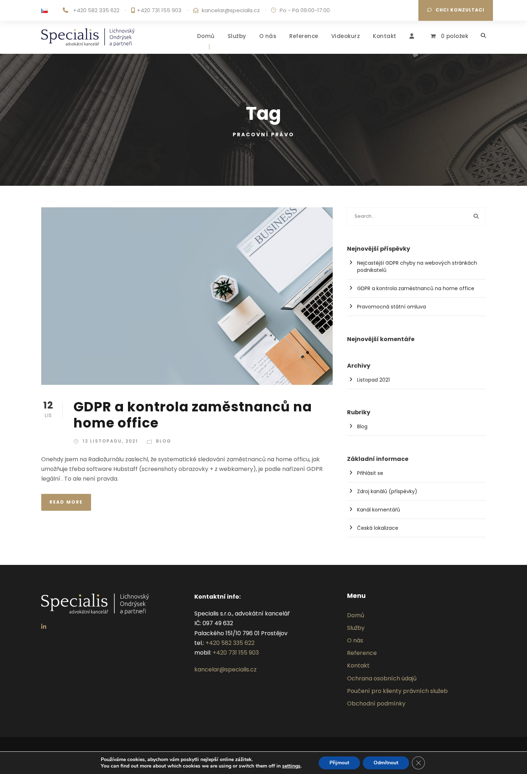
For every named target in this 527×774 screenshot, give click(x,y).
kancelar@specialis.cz (231, 10)
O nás (268, 36)
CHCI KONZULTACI (460, 10)
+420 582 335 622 (96, 10)
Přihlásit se (370, 473)
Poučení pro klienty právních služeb (397, 691)
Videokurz (345, 36)
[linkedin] (43, 627)
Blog (163, 441)
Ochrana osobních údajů (382, 678)
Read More (66, 502)
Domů (206, 36)
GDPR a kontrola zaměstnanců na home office (192, 414)
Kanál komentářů (378, 509)
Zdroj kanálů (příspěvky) (387, 491)
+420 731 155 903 (159, 10)
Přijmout (339, 762)
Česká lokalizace (377, 528)
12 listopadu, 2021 (110, 441)
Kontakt (385, 36)
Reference (303, 36)
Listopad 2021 (373, 379)
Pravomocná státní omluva (391, 306)
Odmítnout (386, 762)
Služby (237, 36)
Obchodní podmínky (376, 703)
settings (291, 766)
